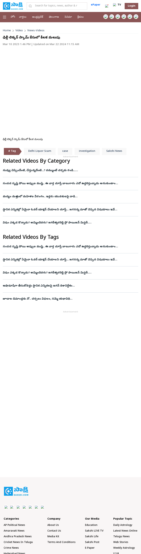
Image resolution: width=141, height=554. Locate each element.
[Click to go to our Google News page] (136, 16)
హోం (13, 17)
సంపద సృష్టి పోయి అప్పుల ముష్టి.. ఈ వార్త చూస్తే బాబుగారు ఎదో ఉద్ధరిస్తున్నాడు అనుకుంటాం (59, 183)
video (19, 31)
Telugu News (121, 537)
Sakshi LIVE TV (94, 531)
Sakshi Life (91, 537)
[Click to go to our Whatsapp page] (111, 16)
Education (91, 525)
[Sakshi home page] (16, 491)
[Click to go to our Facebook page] (105, 16)
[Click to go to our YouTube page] (130, 16)
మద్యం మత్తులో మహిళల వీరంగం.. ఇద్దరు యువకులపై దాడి (39, 197)
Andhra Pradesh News (18, 537)
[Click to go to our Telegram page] (36, 507)
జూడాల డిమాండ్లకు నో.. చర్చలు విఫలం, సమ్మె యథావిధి (36, 299)
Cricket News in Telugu (18, 542)
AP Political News (14, 525)
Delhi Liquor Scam (39, 151)
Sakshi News (114, 151)
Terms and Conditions (61, 542)
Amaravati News (14, 531)
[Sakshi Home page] (13, 6)
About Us (53, 525)
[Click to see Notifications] (106, 6)
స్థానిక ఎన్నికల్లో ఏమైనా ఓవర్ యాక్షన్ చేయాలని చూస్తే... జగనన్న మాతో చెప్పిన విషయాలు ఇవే (59, 210)
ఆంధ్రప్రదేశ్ (37, 17)
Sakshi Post (92, 542)
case (65, 151)
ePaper (95, 5)
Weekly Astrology (124, 548)
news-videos (35, 31)
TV (119, 5)
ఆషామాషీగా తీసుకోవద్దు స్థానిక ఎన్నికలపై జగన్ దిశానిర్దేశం (37, 286)
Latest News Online (125, 531)
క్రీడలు (80, 17)
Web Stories (120, 542)
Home (7, 31)
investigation (87, 151)
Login (131, 6)
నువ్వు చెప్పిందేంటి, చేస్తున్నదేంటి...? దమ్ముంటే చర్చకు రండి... (39, 170)
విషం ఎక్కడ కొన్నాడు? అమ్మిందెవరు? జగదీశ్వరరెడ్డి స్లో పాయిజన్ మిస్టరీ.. (46, 223)
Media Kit (53, 537)
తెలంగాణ (54, 17)
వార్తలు (22, 17)
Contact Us (54, 531)
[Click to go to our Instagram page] (124, 16)
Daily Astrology (122, 525)
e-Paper (90, 548)
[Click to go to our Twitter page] (117, 16)
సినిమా (68, 17)
